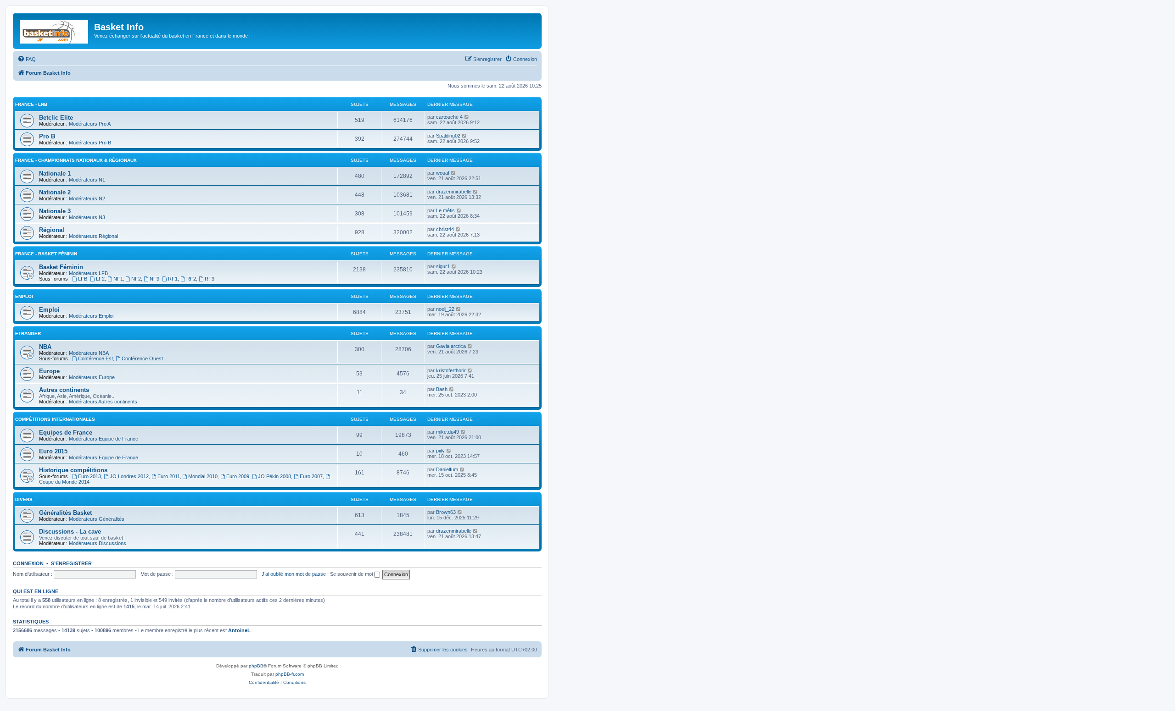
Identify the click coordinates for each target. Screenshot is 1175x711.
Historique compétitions (73, 470)
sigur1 (443, 266)
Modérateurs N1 (87, 179)
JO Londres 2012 (129, 476)
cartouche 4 (449, 117)
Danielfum (447, 469)
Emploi (24, 296)
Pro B (47, 136)
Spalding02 (448, 135)
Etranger (28, 333)
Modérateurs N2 (87, 198)
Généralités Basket (65, 512)
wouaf (442, 173)
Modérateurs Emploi (91, 316)
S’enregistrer (71, 563)
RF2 (191, 278)
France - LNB (31, 104)
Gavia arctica (451, 346)
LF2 (100, 278)
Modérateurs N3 (87, 217)
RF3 (209, 278)
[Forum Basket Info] (54, 29)
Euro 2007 (311, 476)
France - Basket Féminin (46, 253)
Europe (49, 371)
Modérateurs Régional (93, 236)
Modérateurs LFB (88, 273)
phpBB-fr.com (289, 674)
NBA (45, 346)
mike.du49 (447, 432)
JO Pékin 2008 (274, 476)
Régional (51, 229)
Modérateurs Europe (92, 377)
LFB (82, 278)
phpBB (256, 665)
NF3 (154, 278)
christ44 (445, 229)
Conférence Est (95, 358)
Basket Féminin (61, 267)
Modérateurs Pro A (90, 124)
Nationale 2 (55, 192)
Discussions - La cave (70, 531)
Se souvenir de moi (352, 574)
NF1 (118, 278)
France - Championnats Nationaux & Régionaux (76, 160)
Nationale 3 (55, 211)
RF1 (173, 278)
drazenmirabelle (453, 191)
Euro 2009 (237, 476)
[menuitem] (26, 59)
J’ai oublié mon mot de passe (294, 574)
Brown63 (446, 512)
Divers (24, 499)
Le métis (445, 210)
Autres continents (64, 389)
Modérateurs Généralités (96, 519)
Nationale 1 (55, 173)
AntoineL (239, 630)
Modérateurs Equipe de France (103, 438)
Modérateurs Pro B (90, 142)
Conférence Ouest (142, 358)
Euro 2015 (53, 451)
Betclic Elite (56, 117)
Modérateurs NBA (89, 353)
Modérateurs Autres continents (103, 401)
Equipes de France (65, 432)
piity (440, 450)
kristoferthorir (451, 370)
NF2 (136, 278)
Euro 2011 (168, 476)
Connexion (28, 563)
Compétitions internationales (55, 419)
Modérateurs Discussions (97, 543)
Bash (442, 389)
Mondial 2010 (203, 476)
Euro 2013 (89, 476)
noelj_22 (445, 309)
